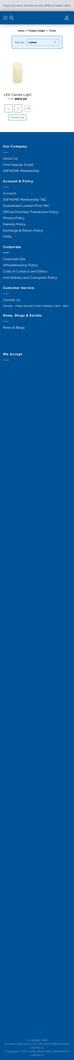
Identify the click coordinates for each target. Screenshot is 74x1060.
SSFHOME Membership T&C (25, 199)
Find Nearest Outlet (18, 165)
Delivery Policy (14, 224)
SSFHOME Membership (21, 171)
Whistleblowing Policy (20, 265)
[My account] (66, 19)
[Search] (11, 19)
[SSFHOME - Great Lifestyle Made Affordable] (37, 17)
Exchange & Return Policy (23, 230)
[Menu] (6, 19)
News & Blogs (14, 327)
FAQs (7, 236)
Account (9, 193)
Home (21, 30)
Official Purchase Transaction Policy (30, 212)
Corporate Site (14, 259)
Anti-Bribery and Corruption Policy (30, 277)
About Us (10, 158)
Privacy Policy (13, 218)
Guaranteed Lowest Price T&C (26, 205)
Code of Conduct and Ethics (25, 271)
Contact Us (11, 300)
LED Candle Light (17, 95)
